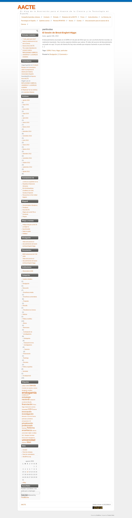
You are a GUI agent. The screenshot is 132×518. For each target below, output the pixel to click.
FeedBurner (25, 497)
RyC (23, 435)
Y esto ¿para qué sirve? (29, 39)
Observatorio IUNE (28, 271)
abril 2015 (25, 118)
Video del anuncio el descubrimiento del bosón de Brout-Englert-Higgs (30, 244)
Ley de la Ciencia (31, 416)
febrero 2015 (26, 127)
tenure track (25, 437)
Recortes (25, 362)
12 (27, 472)
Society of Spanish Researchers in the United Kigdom (30, 195)
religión (30, 433)
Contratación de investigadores (27, 333)
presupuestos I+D (26, 421)
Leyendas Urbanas (29, 92)
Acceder (25, 450)
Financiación (26, 353)
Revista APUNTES (59, 20)
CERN (49, 50)
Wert (29, 442)
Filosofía (25, 305)
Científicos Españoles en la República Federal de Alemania (30, 184)
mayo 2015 (26, 113)
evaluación (32, 399)
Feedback (25, 207)
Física (53, 50)
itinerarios (24, 416)
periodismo (30, 418)
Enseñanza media (28, 292)
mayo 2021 (26, 104)
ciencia (32, 385)
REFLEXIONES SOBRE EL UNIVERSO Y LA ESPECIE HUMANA (30, 55)
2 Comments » (63, 54)
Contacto (47, 17)
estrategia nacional (26, 398)
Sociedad (25, 371)
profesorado (27, 425)
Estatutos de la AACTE (69, 17)
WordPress (98, 515)
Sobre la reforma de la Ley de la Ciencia (30, 42)
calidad (23, 385)
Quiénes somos (44, 20)
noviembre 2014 (27, 136)
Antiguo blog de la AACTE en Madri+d (30, 226)
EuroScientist (26, 229)
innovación (27, 412)
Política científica (27, 319)
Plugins (25, 216)
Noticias (25, 314)
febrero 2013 (26, 149)
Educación (26, 288)
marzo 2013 (26, 144)
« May (24, 482)
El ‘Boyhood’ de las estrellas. (29, 90)
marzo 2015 (26, 122)
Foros (82, 17)
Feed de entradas (27, 452)
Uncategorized (27, 375)
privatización (27, 423)
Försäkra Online (110, 515)
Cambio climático (27, 279)
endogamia (29, 392)
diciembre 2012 (27, 153)
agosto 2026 (26, 100)
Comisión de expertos (27, 388)
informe (35, 409)
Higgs (58, 50)
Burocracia (26, 327)
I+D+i (30, 409)
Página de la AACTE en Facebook (29, 213)
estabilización (25, 395)
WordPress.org (27, 456)
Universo (24, 442)
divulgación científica (27, 390)
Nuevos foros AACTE (28, 46)
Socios (71, 20)
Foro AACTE (26, 210)
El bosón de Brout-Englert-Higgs (59, 32)
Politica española (27, 367)
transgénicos (31, 437)
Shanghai (27, 435)
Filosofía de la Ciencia (29, 310)
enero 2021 (26, 109)
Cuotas (79, 20)
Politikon (25, 233)
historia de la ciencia (30, 407)
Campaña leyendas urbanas (30, 17)
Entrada (55, 17)
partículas (64, 50)
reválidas (34, 433)
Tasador (23, 67)
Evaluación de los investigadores (29, 344)
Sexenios (27, 349)
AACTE (26, 7)
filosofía (29, 402)
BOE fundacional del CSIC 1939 (30, 255)
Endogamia (27, 338)
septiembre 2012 (27, 167)
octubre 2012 (26, 162)
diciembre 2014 (27, 131)
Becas (25, 323)
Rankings (26, 358)
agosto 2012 (26, 171)
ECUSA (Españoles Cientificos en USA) (28, 189)
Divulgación (53, 54)
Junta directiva (93, 17)
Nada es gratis (27, 231)
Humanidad (25, 409)
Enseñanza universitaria (30, 296)
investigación (28, 414)
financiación (27, 404)
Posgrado (26, 301)
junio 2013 (26, 140)
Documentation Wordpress (30, 205)
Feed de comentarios (28, 454)
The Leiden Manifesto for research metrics (30, 49)
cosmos (35, 388)
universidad (28, 440)
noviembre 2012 (27, 158)
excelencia (24, 402)
